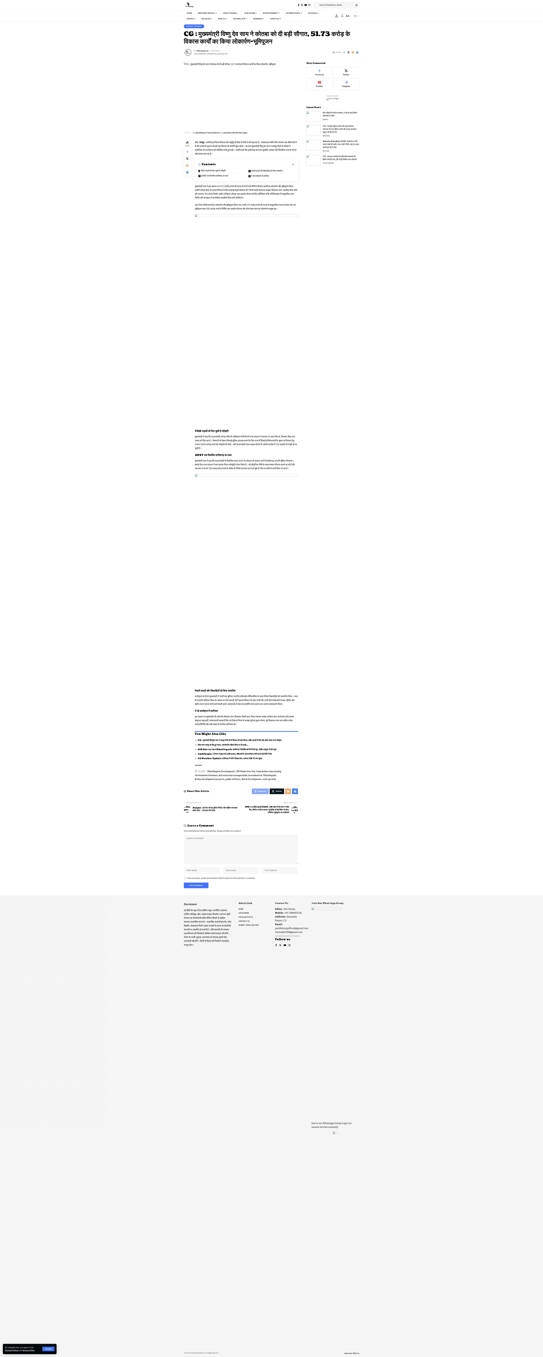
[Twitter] (302, 5)
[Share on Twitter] (348, 52)
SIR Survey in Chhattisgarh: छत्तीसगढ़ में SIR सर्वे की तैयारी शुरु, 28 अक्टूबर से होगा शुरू (237, 749)
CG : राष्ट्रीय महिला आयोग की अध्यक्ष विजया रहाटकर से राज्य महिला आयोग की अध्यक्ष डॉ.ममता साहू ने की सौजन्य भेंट (339, 129)
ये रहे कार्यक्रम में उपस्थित (260, 176)
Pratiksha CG (202, 51)
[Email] (353, 52)
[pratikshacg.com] (189, 5)
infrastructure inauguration (233, 775)
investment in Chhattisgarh (262, 775)
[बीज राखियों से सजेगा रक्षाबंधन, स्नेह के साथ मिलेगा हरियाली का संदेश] (313, 116)
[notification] (342, 16)
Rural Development (251, 779)
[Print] (357, 52)
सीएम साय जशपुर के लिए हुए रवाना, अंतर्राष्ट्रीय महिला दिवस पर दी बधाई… (223, 745)
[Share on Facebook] (344, 52)
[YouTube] (306, 5)
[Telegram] (346, 84)
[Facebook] (298, 5)
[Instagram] (309, 5)
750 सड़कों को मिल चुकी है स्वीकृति (213, 170)
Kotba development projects (209, 779)
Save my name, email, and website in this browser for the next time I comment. (221, 878)
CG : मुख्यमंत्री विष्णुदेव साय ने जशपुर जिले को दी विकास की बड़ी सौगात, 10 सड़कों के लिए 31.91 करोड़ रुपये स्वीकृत (240, 740)
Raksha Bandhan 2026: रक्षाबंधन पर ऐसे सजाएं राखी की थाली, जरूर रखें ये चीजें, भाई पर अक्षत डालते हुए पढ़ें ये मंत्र (341, 144)
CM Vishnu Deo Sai (245, 771)
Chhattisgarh (194, 26)
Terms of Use (28, 1350)
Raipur (325, 119)
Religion (326, 151)
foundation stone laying (268, 771)
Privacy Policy (11, 1350)
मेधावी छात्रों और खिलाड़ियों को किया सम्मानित (267, 171)
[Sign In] (336, 16)
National (326, 136)
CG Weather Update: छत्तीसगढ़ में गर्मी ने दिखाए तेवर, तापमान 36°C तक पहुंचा (230, 758)
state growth (269, 779)
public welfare (233, 779)
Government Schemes (206, 775)
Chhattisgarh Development (221, 771)
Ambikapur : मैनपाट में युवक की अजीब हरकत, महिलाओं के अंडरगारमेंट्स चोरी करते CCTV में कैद (235, 754)
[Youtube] (319, 84)
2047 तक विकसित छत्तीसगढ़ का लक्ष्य (214, 175)
